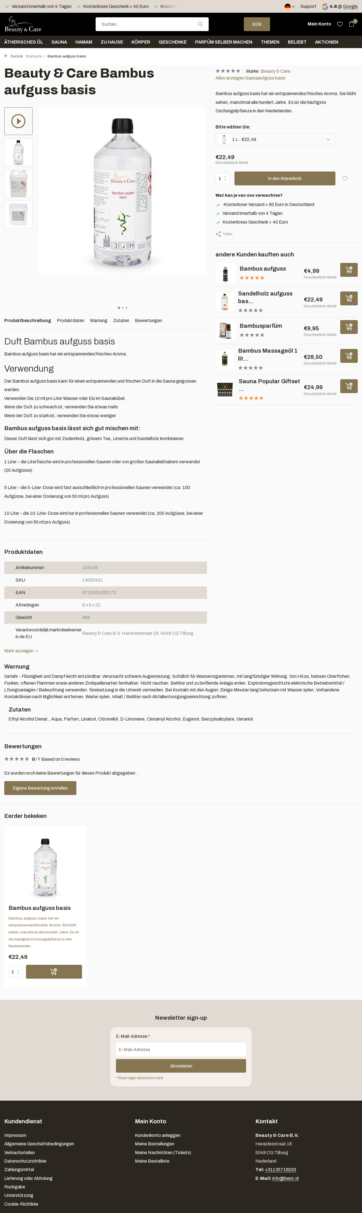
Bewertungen (148, 320)
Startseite (34, 56)
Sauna (59, 42)
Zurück (16, 56)
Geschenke (173, 42)
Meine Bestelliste (152, 1161)
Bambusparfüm (261, 326)
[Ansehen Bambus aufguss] (225, 273)
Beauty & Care (275, 71)
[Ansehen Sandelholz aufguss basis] (225, 302)
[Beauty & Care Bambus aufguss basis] (45, 867)
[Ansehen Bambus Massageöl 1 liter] (225, 359)
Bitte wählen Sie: (233, 127)
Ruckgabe (14, 1186)
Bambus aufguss (263, 268)
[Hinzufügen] (349, 270)
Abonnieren (181, 1066)
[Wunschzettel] (340, 24)
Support (308, 6)
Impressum (15, 1135)
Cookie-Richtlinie (21, 1204)
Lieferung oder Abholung (28, 1178)
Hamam (84, 42)
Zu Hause (112, 42)
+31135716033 (280, 1169)
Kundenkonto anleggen (157, 1135)
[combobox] (152, 24)
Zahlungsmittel (19, 1169)
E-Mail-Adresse (133, 1036)
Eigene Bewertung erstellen (40, 788)
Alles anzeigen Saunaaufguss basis (250, 78)
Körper (141, 42)
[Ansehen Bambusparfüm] (225, 330)
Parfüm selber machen (223, 42)
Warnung (98, 320)
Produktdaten (70, 320)
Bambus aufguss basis (39, 908)
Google (350, 6)
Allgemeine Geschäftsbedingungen (39, 1143)
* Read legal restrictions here (139, 1078)
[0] (350, 24)
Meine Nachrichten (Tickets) (163, 1152)
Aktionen (326, 42)
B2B (257, 24)
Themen (270, 42)
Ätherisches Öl (23, 42)
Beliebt (297, 42)
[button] (119, 308)
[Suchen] (200, 24)
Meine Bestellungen (154, 1143)
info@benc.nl (285, 1178)
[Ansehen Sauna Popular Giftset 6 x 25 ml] (225, 389)
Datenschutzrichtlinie (25, 1161)
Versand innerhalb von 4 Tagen (253, 213)
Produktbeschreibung (27, 320)
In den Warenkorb (285, 178)
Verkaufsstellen (19, 1152)
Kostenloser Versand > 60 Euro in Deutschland (268, 204)
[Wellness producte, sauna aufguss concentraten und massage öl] (32, 24)
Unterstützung (18, 1195)
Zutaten (121, 320)
